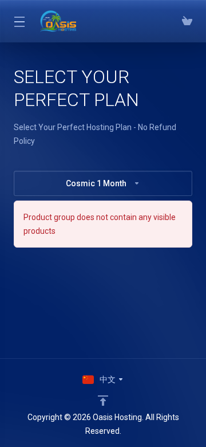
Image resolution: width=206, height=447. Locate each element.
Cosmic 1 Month (96, 183)
